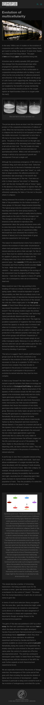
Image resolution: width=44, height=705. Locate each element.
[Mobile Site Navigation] (41, 4)
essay (4, 626)
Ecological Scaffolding (22, 386)
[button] (37, 4)
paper (17, 57)
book (39, 265)
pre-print (37, 643)
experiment (21, 635)
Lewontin (20, 262)
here (5, 57)
